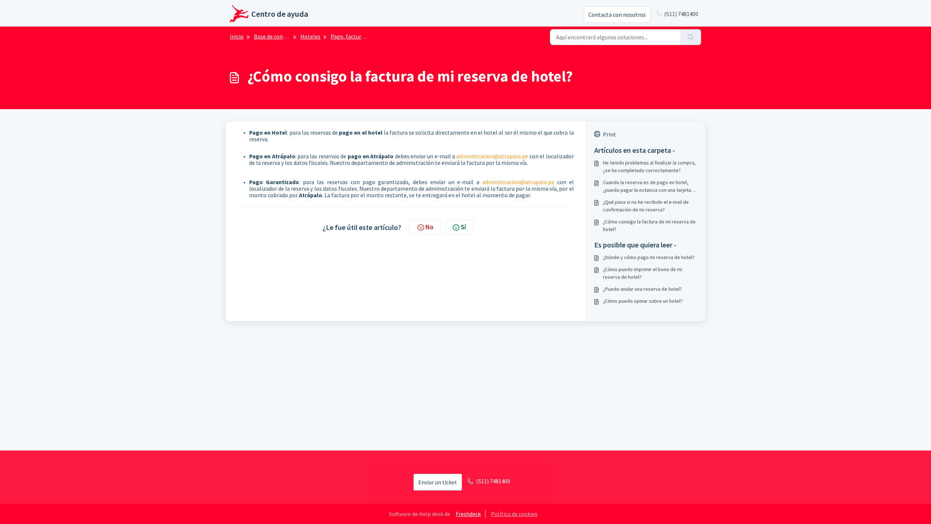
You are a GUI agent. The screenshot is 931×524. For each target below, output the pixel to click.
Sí (463, 227)
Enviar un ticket (437, 482)
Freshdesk (468, 513)
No (429, 227)
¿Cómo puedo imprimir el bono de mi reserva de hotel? (642, 273)
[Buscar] (690, 37)
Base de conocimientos (282, 36)
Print (609, 134)
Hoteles (310, 36)
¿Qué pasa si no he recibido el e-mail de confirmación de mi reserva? (646, 206)
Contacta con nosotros (617, 14)
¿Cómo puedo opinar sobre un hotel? (643, 301)
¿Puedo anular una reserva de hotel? (642, 289)
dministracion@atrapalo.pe (493, 156)
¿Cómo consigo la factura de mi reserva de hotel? (649, 225)
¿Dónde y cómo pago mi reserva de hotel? (649, 257)
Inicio (237, 36)
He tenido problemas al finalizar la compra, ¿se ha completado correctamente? (649, 166)
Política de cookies (514, 513)
